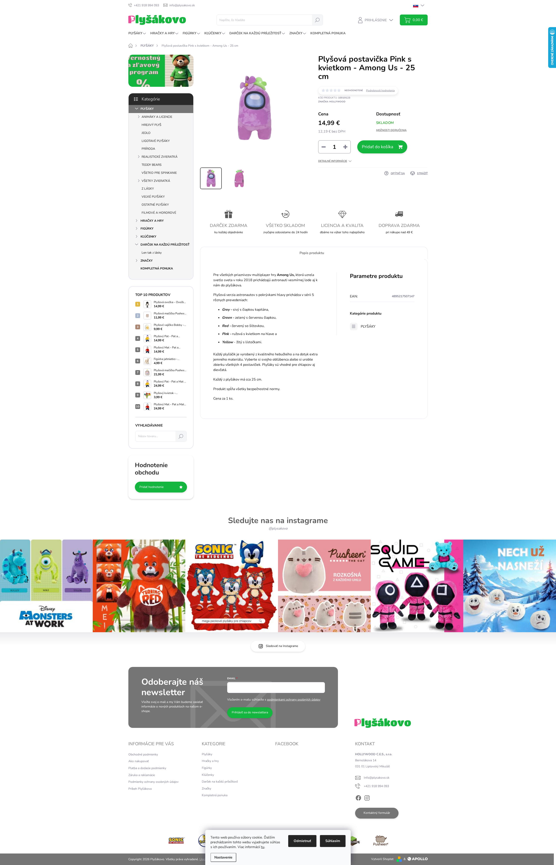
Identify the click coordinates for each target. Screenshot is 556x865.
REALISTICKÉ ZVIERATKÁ (159, 157)
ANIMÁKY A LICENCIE (157, 117)
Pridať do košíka (377, 147)
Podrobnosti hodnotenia (380, 90)
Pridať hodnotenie (151, 487)
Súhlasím (332, 841)
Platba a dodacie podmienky (147, 768)
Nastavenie (223, 857)
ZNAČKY (147, 261)
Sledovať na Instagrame (282, 646)
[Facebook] (358, 797)
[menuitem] (137, 33)
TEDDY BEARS (152, 165)
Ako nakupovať (138, 761)
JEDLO (146, 133)
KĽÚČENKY (148, 237)
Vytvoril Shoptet (382, 859)
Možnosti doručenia (391, 130)
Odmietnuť (302, 841)
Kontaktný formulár (377, 813)
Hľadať (317, 20)
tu (262, 847)
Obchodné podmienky (143, 754)
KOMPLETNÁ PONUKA (157, 268)
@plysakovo (278, 528)
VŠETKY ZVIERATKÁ (156, 181)
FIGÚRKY (147, 229)
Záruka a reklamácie (141, 775)
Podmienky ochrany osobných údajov (153, 782)
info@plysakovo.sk (376, 778)
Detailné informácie (332, 161)
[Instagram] (367, 797)
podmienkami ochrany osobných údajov (293, 700)
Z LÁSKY (148, 189)
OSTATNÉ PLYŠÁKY (155, 205)
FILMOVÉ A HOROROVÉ (159, 213)
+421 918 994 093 (376, 786)
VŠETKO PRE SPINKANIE (159, 173)
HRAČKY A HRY (152, 221)
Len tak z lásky (152, 253)
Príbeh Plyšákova (140, 789)
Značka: (331, 101)
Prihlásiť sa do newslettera (250, 712)
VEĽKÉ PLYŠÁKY (153, 197)
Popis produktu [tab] (312, 253)
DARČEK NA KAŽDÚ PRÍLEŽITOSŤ (165, 245)
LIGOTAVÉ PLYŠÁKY (156, 141)
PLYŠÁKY (147, 109)
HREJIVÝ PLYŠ (151, 125)
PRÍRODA (148, 149)
